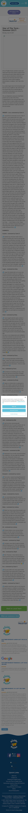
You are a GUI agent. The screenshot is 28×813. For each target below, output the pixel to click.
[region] (14, 406)
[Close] (25, 397)
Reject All (14, 406)
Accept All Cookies (14, 410)
